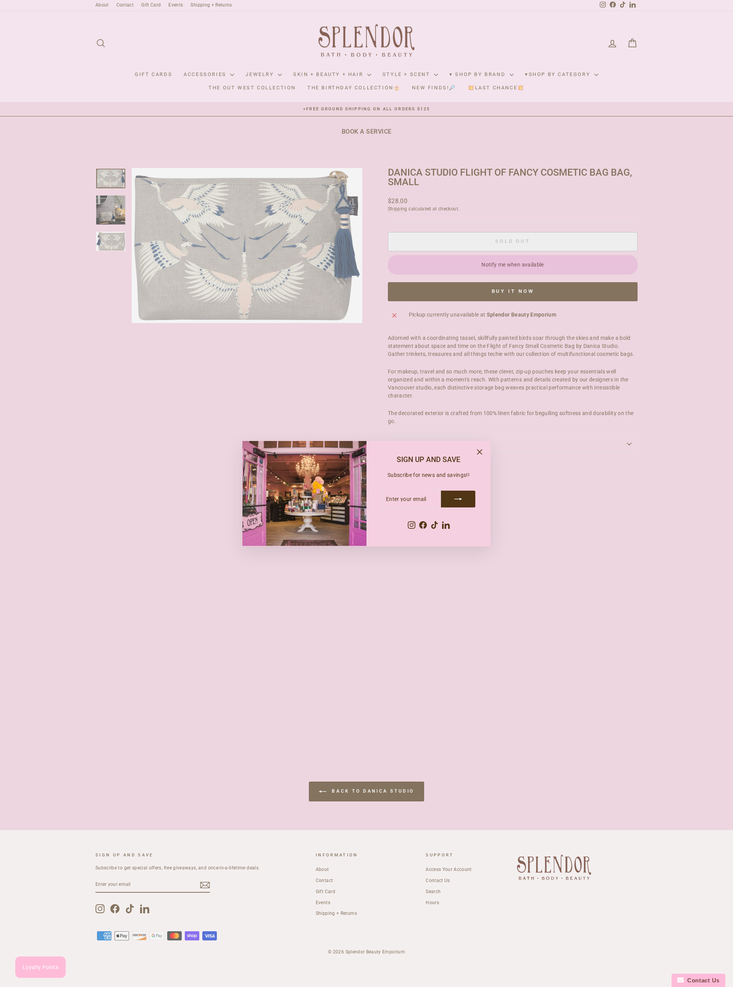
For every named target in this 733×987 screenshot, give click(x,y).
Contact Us (702, 980)
